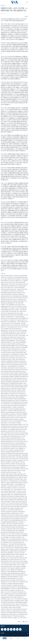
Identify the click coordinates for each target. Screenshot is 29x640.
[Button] (26, 16)
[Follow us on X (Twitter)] (5, 629)
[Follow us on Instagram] (11, 629)
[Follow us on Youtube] (8, 629)
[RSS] (14, 629)
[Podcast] (17, 629)
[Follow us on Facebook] (2, 629)
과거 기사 (3, 5)
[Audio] (18, 638)
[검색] (24, 638)
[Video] (11, 638)
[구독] (20, 629)
